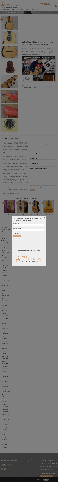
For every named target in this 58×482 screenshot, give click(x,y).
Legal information (18, 233)
